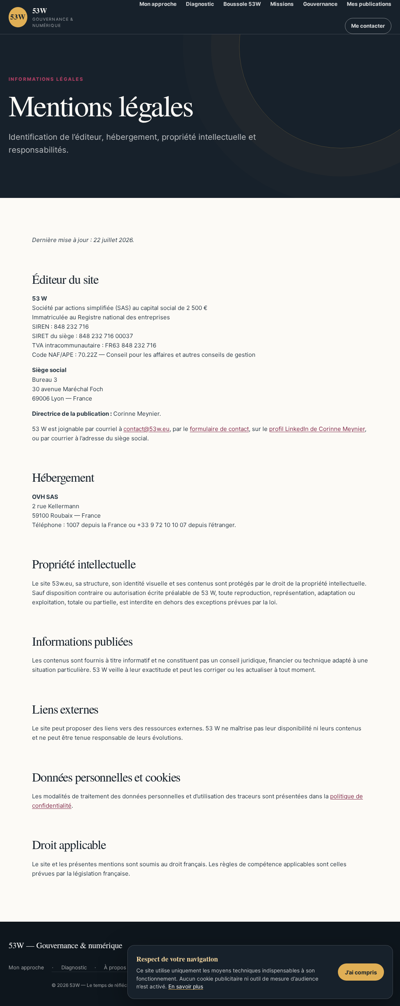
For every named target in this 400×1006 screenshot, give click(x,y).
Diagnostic (74, 967)
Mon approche (26, 967)
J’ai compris (361, 972)
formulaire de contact (219, 429)
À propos (115, 967)
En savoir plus (185, 986)
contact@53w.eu (146, 429)
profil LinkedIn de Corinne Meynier (317, 429)
